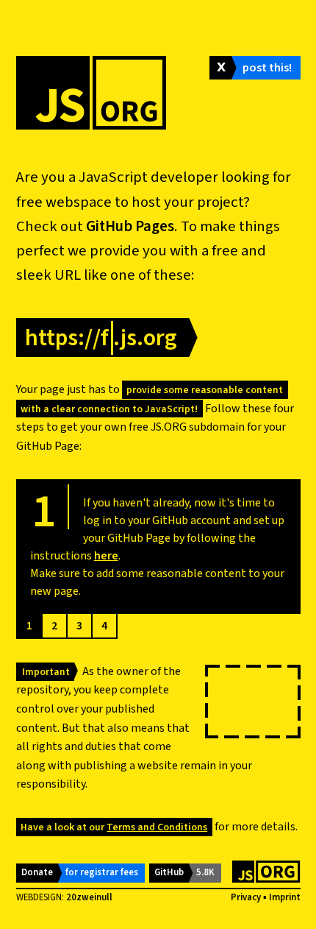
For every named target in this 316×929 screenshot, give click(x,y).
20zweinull (89, 897)
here (106, 556)
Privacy (246, 897)
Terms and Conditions (157, 827)
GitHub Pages (130, 226)
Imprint (285, 897)
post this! (267, 68)
